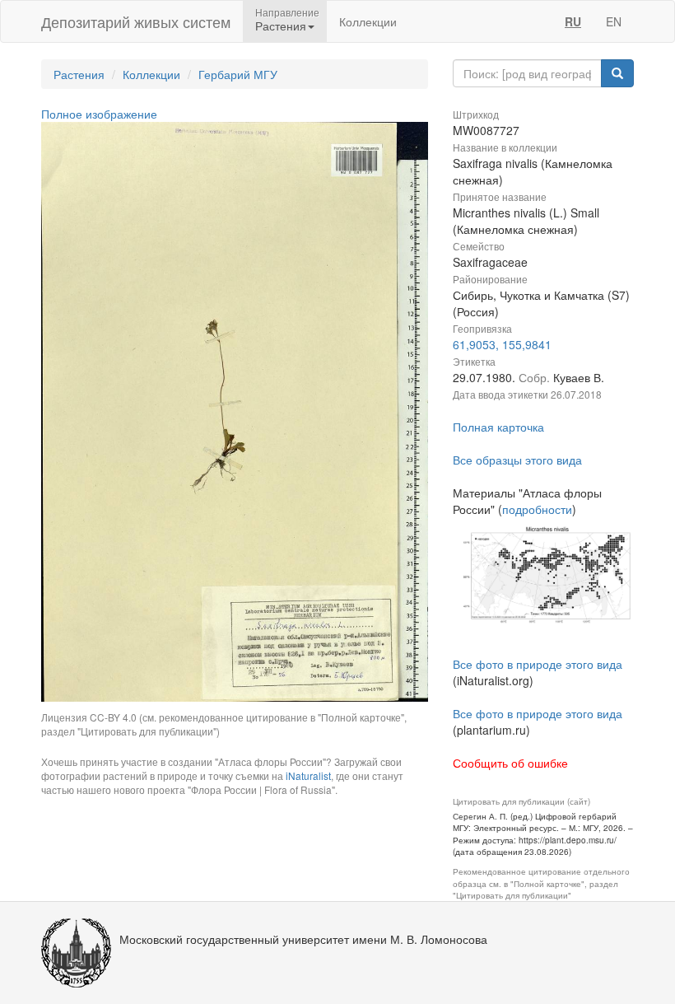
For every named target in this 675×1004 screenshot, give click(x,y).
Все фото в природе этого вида (537, 664)
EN (613, 21)
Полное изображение (99, 113)
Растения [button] (280, 25)
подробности (537, 509)
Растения (79, 74)
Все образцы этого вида (517, 459)
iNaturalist (308, 775)
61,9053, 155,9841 (502, 344)
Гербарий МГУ (237, 74)
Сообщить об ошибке (510, 762)
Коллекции (368, 21)
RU (573, 21)
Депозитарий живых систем (135, 21)
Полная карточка (498, 426)
